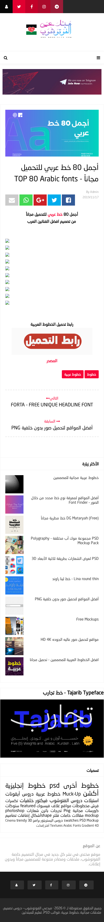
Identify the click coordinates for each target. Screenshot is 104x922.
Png (67, 810)
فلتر (56, 815)
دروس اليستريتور (52, 820)
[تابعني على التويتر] (19, 6)
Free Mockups (87, 619)
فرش (95, 805)
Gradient (88, 825)
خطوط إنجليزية (25, 785)
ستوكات (12, 805)
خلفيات (27, 800)
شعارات (33, 810)
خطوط (91, 374)
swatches (71, 820)
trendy (21, 820)
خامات (65, 815)
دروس (28, 794)
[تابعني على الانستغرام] (44, 6)
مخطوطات (81, 805)
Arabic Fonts (72, 825)
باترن (44, 810)
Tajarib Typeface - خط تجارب (73, 692)
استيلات (91, 800)
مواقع (66, 805)
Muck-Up (72, 794)
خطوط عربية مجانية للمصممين (76, 477)
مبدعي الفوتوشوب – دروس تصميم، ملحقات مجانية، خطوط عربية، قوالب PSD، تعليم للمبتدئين (52, 910)
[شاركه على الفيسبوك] (68, 200)
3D (30, 820)
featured (28, 805)
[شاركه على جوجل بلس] (40, 200)
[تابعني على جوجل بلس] (56, 6)
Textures (56, 825)
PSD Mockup (89, 820)
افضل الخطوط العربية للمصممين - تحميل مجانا (64, 659)
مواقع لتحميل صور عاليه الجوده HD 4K (70, 639)
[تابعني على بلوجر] (6, 6)
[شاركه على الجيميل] (11, 200)
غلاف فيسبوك (48, 805)
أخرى (70, 785)
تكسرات (11, 800)
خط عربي (55, 214)
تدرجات (56, 810)
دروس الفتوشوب (65, 800)
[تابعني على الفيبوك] (31, 6)
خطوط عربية (72, 374)
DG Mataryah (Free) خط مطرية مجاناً (70, 518)
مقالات (78, 815)
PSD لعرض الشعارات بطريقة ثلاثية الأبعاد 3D (65, 558)
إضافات (24, 815)
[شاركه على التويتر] (54, 200)
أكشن (91, 793)
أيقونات (12, 794)
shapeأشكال (41, 815)
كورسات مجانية (86, 810)
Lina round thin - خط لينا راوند (75, 578)
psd (54, 785)
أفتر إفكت (42, 825)
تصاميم (10, 815)
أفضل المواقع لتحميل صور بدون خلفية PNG (67, 599)
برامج (36, 820)
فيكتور (41, 800)
